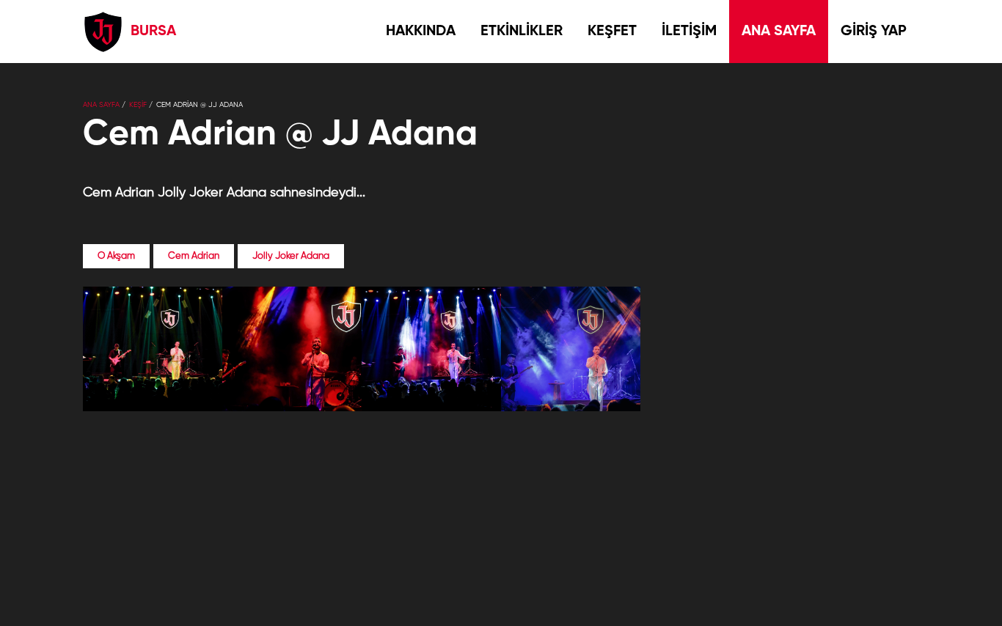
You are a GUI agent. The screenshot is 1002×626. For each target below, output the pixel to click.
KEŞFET (612, 31)
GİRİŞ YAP (874, 31)
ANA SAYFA (779, 31)
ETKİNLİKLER (521, 31)
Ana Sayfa (101, 104)
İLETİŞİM (689, 31)
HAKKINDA (421, 31)
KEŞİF (138, 104)
